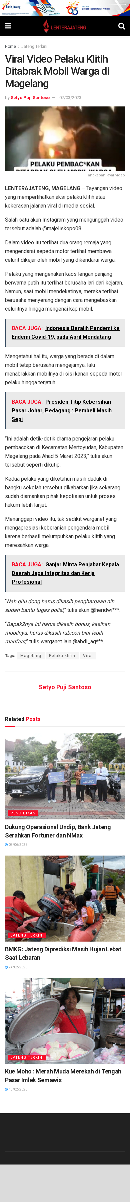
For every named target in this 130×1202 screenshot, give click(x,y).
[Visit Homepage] (64, 26)
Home (10, 46)
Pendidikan (23, 813)
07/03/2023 (70, 97)
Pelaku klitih (62, 655)
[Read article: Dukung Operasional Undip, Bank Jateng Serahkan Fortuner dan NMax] (65, 776)
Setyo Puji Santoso (30, 97)
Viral (88, 655)
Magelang (30, 655)
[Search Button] (121, 26)
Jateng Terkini (34, 46)
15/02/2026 (17, 1089)
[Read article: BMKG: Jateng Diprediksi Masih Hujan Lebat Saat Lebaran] (65, 899)
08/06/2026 (17, 845)
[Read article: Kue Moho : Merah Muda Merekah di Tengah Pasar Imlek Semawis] (65, 1021)
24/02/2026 (17, 967)
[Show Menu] (8, 26)
